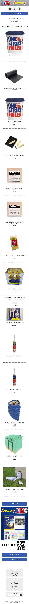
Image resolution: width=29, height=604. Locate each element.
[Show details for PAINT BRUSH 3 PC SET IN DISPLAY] (14, 276)
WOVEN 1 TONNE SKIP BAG (14, 456)
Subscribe (21, 595)
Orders (14, 588)
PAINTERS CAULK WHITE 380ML (14, 356)
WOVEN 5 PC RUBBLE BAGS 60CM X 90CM (14, 490)
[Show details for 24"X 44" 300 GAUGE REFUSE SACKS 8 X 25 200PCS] (14, 76)
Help (14, 582)
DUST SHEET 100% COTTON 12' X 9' (14, 188)
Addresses (14, 590)
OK (14, 303)
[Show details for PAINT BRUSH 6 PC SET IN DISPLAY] (14, 310)
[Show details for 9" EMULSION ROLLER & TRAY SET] (14, 142)
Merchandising (14, 583)
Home (6, 18)
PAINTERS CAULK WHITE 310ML (14, 389)
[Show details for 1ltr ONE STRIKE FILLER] (14, 42)
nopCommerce (16, 602)
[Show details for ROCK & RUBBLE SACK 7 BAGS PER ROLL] (14, 410)
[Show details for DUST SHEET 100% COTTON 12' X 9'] (14, 176)
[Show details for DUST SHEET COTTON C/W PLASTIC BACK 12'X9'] (14, 209)
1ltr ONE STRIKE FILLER (14, 55)
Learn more (14, 305)
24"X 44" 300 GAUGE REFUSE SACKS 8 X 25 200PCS (14, 89)
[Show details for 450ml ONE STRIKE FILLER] (14, 109)
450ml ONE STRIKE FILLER (15, 122)
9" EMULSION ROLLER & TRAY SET (14, 155)
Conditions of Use (14, 573)
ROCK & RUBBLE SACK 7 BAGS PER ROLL (14, 423)
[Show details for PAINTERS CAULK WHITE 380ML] (14, 343)
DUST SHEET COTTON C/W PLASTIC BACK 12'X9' (14, 223)
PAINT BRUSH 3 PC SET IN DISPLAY (14, 289)
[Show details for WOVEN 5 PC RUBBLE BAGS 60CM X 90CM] (14, 477)
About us (14, 574)
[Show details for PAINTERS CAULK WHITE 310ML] (14, 377)
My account (14, 587)
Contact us (14, 575)
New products (14, 580)
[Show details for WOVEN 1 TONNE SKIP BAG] (14, 443)
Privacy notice (14, 572)
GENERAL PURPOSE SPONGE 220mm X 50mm (14, 256)
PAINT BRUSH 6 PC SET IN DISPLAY (14, 322)
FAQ (14, 581)
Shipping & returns (15, 571)
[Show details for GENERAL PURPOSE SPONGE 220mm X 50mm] (14, 243)
